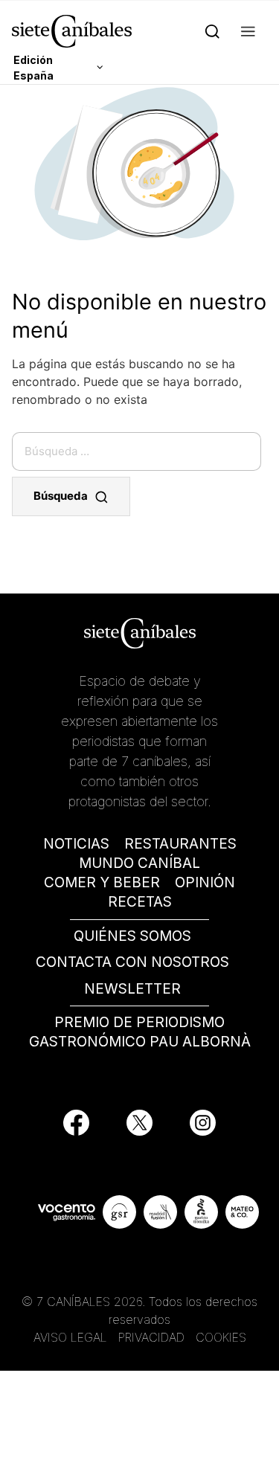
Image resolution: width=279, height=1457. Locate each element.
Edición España (33, 68)
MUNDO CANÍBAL (139, 863)
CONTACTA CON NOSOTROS (132, 962)
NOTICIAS (76, 843)
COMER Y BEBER (102, 882)
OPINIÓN (205, 882)
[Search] (212, 30)
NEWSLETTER (132, 988)
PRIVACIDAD (153, 1337)
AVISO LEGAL (70, 1337)
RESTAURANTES (180, 843)
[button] (248, 31)
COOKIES (221, 1337)
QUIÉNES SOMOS (132, 936)
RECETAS (140, 901)
